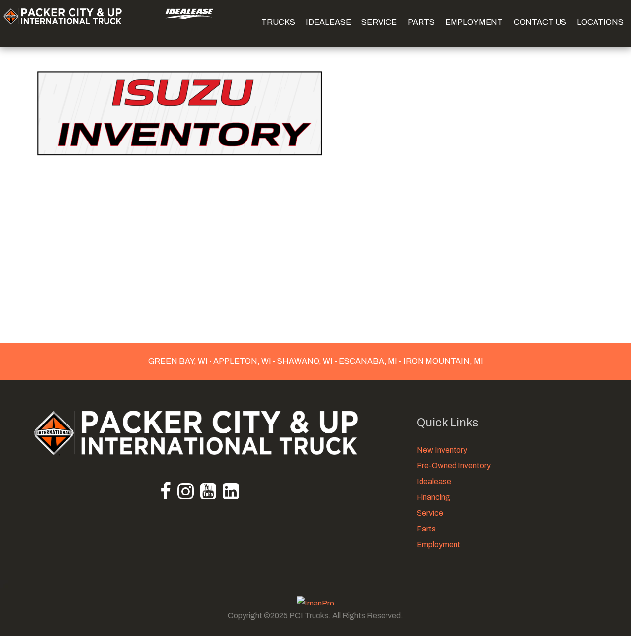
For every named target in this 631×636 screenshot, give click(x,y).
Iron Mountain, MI (442, 361)
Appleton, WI (242, 361)
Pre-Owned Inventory (454, 465)
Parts (426, 529)
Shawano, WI (305, 361)
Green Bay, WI (178, 361)
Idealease (434, 481)
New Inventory (442, 450)
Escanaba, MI (368, 361)
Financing (433, 497)
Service (430, 513)
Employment (438, 544)
